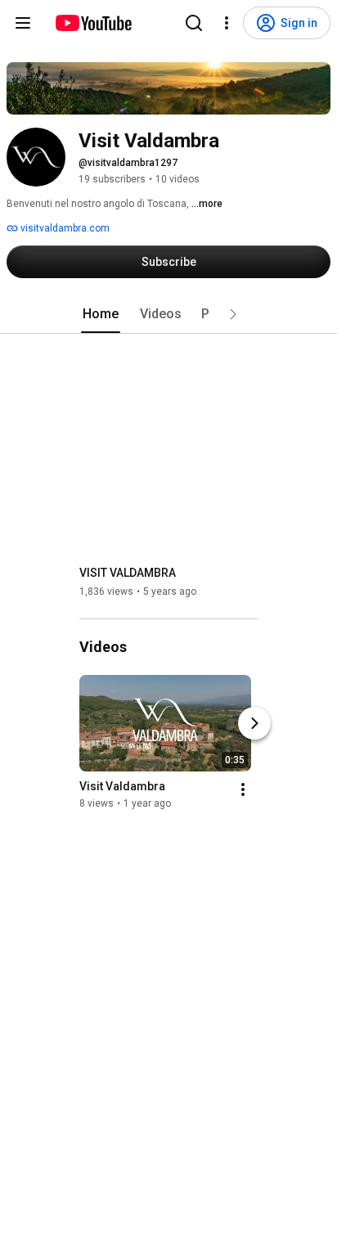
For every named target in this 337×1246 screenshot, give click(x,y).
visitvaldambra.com (64, 228)
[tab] (100, 314)
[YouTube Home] (93, 23)
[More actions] (243, 789)
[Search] (194, 23)
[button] (233, 314)
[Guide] (23, 23)
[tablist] (168, 314)
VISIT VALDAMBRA (127, 572)
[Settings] (226, 23)
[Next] (254, 723)
